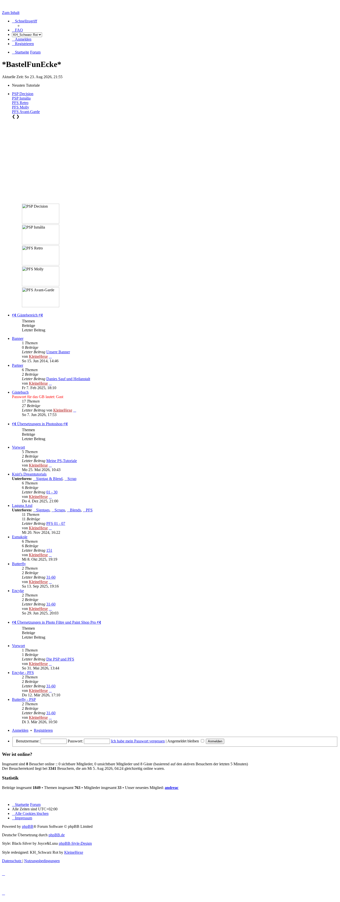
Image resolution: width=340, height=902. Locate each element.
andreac (171, 787)
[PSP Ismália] (40, 234)
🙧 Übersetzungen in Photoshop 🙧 (40, 424)
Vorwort (18, 447)
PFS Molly (20, 107)
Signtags (43, 510)
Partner (17, 365)
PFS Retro (20, 103)
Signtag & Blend (49, 479)
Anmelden (20, 730)
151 (49, 550)
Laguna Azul (22, 505)
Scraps (60, 510)
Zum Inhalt (10, 12)
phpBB (27, 826)
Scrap (71, 479)
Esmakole (19, 537)
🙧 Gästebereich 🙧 (27, 315)
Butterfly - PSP (24, 699)
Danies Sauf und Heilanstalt (68, 379)
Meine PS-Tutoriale (61, 461)
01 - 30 (51, 492)
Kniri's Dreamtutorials (29, 474)
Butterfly (19, 564)
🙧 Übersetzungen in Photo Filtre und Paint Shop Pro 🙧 (56, 622)
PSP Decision (22, 94)
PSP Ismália (21, 98)
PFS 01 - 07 (55, 523)
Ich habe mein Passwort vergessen (138, 741)
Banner (17, 338)
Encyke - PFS (23, 672)
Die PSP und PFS (60, 659)
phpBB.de (57, 835)
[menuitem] (17, 30)
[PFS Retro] (40, 255)
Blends (75, 510)
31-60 (51, 577)
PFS (89, 510)
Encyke (18, 591)
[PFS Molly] (40, 276)
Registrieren (43, 730)
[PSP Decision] (40, 214)
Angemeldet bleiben (183, 741)
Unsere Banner (58, 352)
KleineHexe (38, 356)
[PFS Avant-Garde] (40, 297)
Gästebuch (20, 392)
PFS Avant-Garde (26, 112)
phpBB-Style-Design (75, 843)
